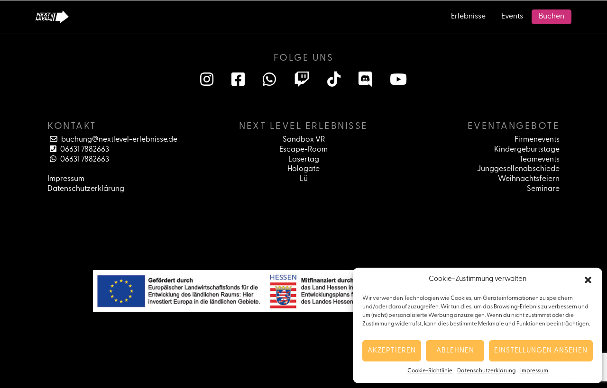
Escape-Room (303, 149)
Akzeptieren (392, 350)
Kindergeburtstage (527, 149)
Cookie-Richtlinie (429, 371)
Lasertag (303, 159)
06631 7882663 (84, 149)
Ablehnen (455, 350)
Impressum (534, 371)
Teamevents (539, 159)
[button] (588, 280)
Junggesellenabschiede (518, 169)
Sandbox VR (304, 140)
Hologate (303, 169)
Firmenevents (537, 140)
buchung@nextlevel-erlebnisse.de (118, 140)
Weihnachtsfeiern (529, 179)
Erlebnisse (468, 16)
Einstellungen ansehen (541, 350)
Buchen (551, 16)
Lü (304, 179)
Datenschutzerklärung (486, 371)
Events (512, 16)
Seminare (543, 189)
